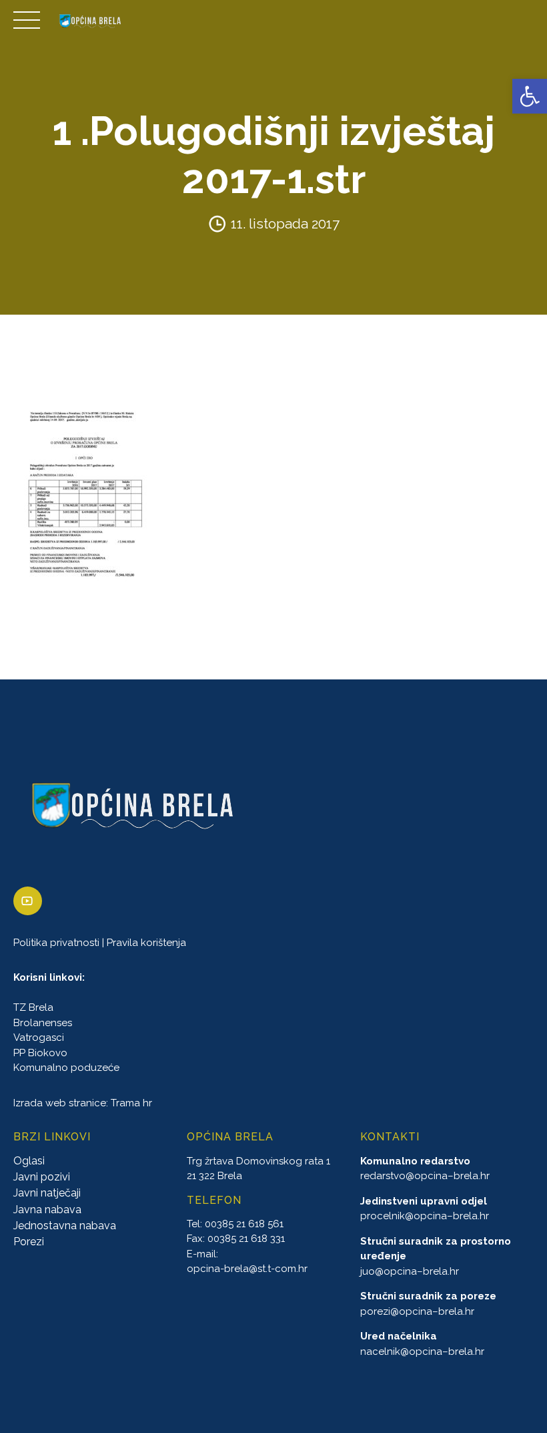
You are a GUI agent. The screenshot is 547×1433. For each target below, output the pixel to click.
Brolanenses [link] (42, 1023)
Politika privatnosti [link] (56, 943)
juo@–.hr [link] (409, 1271)
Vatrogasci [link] (38, 1038)
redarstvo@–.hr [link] (425, 1176)
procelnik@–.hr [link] (424, 1217)
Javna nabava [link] (47, 1209)
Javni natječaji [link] (47, 1193)
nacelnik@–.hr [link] (422, 1351)
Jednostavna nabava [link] (64, 1226)
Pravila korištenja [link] (146, 943)
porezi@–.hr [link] (417, 1311)
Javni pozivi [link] (41, 1176)
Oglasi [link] (29, 1160)
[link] (529, 96)
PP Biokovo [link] (40, 1053)
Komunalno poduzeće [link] (66, 1068)
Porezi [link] (28, 1242)
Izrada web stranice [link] (59, 1103)
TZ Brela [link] (33, 1008)
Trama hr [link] (131, 1103)
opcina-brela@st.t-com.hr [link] (247, 1269)
